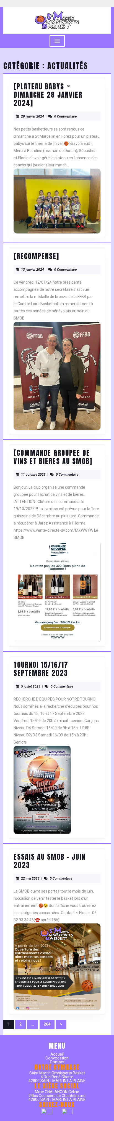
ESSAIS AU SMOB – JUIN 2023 (50, 861)
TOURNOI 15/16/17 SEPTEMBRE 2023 (41, 669)
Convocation (57, 1058)
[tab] (57, 41)
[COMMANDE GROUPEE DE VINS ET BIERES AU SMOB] (53, 457)
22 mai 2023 (30, 878)
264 (49, 1025)
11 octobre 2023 (33, 474)
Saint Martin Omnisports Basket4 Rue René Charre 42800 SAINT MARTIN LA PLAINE (57, 1077)
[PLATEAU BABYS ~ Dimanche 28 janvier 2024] (48, 94)
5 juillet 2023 (30, 686)
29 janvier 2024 (32, 116)
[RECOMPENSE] (36, 256)
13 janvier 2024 (32, 269)
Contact (57, 1061)
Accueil (57, 1054)
